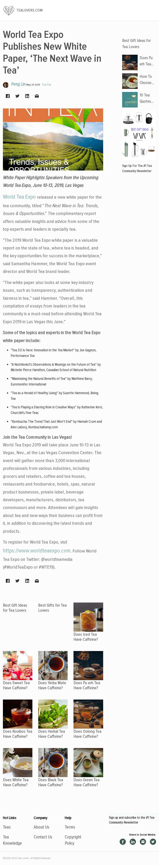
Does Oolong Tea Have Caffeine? (87, 734)
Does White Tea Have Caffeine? (16, 782)
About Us (41, 827)
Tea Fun (46, 85)
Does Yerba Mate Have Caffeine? (52, 685)
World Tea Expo (19, 196)
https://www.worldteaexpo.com (36, 550)
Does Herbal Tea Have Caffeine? (51, 734)
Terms (70, 827)
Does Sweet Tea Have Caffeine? (16, 685)
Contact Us (43, 837)
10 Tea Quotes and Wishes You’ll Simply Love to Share (146, 99)
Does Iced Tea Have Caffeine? (85, 637)
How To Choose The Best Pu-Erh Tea (146, 80)
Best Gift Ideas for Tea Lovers (15, 608)
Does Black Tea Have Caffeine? (50, 782)
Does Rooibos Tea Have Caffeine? (17, 734)
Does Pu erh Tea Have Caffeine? (86, 685)
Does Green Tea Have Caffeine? (86, 782)
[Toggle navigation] (151, 10)
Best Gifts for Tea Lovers (52, 608)
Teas (7, 827)
